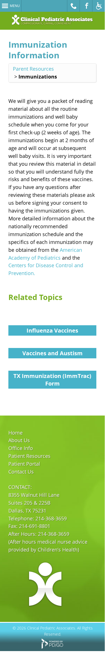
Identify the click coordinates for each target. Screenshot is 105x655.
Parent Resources (33, 68)
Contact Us (21, 471)
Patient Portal (24, 463)
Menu (15, 5)
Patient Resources (29, 456)
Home (15, 432)
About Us (19, 440)
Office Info (20, 448)
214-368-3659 (51, 518)
